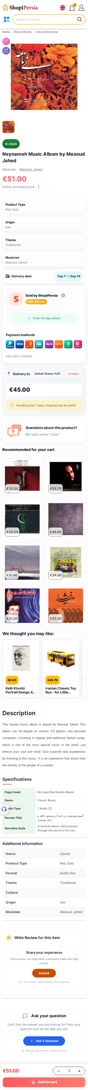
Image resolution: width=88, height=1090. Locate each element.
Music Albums (23, 32)
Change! (73, 373)
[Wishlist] (6, 41)
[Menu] (6, 19)
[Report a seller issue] (63, 295)
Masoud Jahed (30, 169)
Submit (44, 973)
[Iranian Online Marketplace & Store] (22, 7)
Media (6, 32)
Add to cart (47, 1082)
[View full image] (44, 77)
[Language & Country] (62, 8)
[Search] (79, 19)
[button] (81, 8)
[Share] (6, 50)
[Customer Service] (4, 809)
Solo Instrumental (46, 32)
